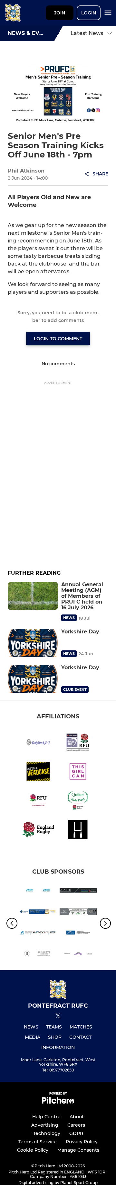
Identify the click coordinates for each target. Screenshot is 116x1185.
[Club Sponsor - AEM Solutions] (37, 892)
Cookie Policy (32, 1150)
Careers (76, 1125)
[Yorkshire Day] (33, 643)
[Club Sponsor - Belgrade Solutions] (78, 934)
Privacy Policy (82, 1142)
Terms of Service (37, 1142)
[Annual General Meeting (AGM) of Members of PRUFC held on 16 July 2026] (33, 596)
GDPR (76, 1133)
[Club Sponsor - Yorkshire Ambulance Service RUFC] (78, 913)
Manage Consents (78, 1150)
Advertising (44, 1125)
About (77, 1117)
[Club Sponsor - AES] (78, 892)
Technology (46, 1133)
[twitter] (58, 1016)
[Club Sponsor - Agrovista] (37, 913)
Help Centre (46, 1117)
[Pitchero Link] (58, 1102)
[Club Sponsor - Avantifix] (37, 934)
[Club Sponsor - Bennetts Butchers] (37, 955)
